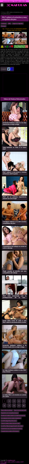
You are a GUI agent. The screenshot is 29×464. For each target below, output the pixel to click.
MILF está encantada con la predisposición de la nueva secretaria (14, 296)
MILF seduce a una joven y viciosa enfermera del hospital (14, 173)
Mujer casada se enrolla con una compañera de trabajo (14, 272)
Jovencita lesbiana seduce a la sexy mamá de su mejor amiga (14, 123)
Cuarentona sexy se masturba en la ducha (11, 428)
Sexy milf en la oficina (6, 410)
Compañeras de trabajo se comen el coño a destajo (14, 247)
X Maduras (3, 12)
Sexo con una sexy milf (20, 410)
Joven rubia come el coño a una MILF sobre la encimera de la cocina (14, 321)
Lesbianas (3, 23)
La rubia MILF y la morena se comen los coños (14, 395)
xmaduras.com (11, 460)
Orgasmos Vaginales (18, 23)
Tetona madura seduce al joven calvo (10, 423)
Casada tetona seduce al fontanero (10, 431)
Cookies (17, 462)
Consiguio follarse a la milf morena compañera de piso (14, 222)
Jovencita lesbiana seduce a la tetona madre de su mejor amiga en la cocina (14, 346)
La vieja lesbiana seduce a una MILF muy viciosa (14, 371)
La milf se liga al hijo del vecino (8, 421)
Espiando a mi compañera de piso (9, 413)
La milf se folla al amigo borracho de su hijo (12, 426)
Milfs (9, 23)
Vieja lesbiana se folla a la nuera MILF (14, 148)
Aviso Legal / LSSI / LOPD (7, 462)
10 (23, 405)
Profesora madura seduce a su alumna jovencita (13, 415)
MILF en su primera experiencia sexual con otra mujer (14, 197)
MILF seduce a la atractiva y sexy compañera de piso (14, 18)
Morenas (3, 26)
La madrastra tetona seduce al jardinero (11, 418)
